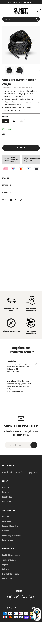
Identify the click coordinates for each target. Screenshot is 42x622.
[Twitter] (31, 597)
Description (7, 178)
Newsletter (7, 501)
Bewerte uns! (7, 540)
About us (6, 487)
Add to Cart (21, 147)
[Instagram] (16, 597)
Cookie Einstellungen (11, 555)
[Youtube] (24, 597)
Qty (3, 134)
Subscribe (33, 445)
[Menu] (3, 11)
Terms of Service (9, 559)
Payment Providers (10, 526)
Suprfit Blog (7, 497)
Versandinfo (7, 578)
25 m (21, 121)
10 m (5, 121)
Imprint (5, 564)
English (19, 591)
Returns (5, 530)
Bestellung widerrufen (11, 535)
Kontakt (5, 516)
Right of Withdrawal (10, 574)
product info (7, 185)
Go (36, 19)
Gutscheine (6, 521)
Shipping (15, 87)
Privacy (5, 569)
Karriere (5, 492)
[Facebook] (9, 597)
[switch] (37, 618)
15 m (13, 121)
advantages (6, 192)
